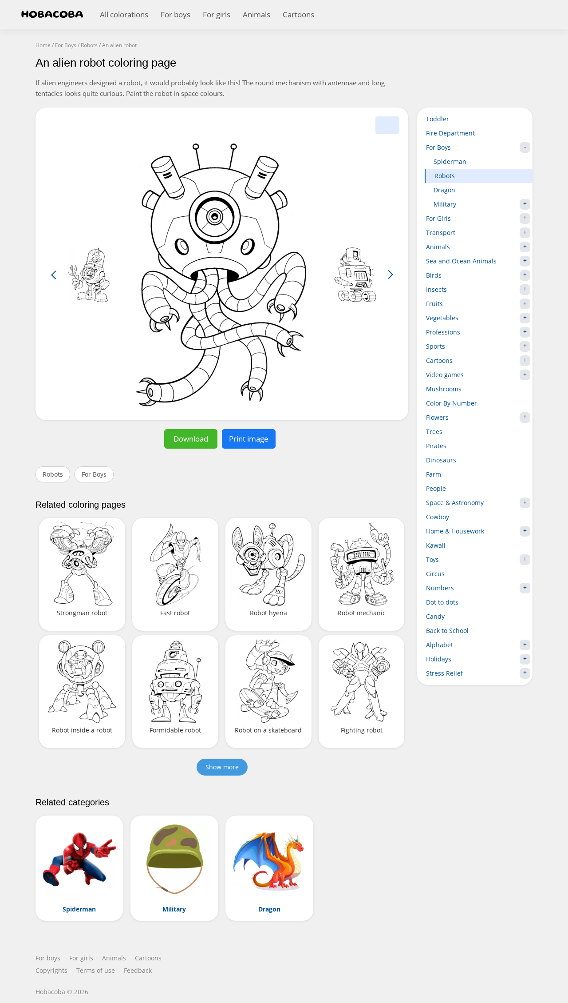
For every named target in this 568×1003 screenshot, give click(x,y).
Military (445, 204)
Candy (435, 616)
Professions (443, 332)
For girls (216, 14)
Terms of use (95, 970)
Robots (53, 474)
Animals (256, 14)
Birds (434, 275)
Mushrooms (444, 389)
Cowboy (437, 517)
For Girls (438, 218)
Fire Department (450, 133)
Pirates (436, 446)
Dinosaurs (441, 460)
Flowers (437, 417)
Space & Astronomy (455, 502)
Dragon (444, 190)
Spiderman (450, 161)
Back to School (447, 630)
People (436, 488)
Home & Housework (455, 531)
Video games (445, 374)
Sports (435, 346)
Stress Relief (444, 673)
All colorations (124, 14)
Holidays (438, 659)
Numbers (440, 588)
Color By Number (451, 403)
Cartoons (298, 14)
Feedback (138, 970)
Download (191, 439)
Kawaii (436, 545)
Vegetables (442, 318)
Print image (248, 439)
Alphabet (439, 645)
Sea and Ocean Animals (461, 261)
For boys (175, 14)
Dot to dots (442, 602)
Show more (222, 767)
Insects (436, 289)
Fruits (434, 303)
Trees (434, 431)
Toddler (437, 119)
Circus (435, 573)
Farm (433, 474)
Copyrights (51, 970)
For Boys (94, 474)
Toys (432, 559)
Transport (440, 232)
